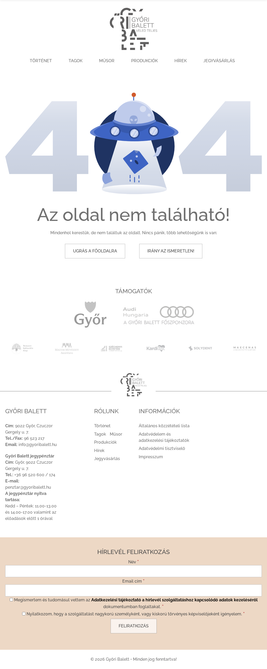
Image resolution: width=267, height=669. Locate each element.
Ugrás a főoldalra (95, 251)
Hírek (180, 60)
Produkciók (144, 60)
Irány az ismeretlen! (170, 251)
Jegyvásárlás (219, 60)
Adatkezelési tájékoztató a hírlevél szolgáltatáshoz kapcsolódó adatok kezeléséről (174, 599)
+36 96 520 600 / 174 (34, 474)
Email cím (133, 581)
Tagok (75, 60)
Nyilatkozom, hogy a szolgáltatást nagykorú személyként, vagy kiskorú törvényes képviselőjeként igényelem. (135, 613)
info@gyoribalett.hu (38, 444)
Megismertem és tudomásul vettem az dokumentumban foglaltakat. (135, 603)
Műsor (106, 60)
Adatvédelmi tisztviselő (162, 448)
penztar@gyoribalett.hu (28, 487)
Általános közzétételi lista (164, 425)
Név (133, 561)
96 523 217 (34, 438)
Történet (41, 60)
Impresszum (151, 456)
